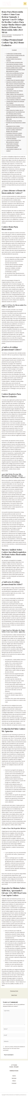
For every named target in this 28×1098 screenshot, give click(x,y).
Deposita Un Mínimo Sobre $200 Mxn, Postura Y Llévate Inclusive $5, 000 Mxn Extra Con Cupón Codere (15, 83)
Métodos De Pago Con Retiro (14, 121)
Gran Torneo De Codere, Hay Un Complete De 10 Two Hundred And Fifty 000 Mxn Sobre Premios (15, 112)
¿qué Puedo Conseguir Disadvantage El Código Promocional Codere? (12, 145)
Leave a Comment (7, 35)
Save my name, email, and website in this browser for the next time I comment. (14, 1048)
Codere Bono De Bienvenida (13, 53)
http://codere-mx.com (13, 327)
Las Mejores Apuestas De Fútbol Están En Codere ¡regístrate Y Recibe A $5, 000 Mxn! (14, 129)
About (14, 1080)
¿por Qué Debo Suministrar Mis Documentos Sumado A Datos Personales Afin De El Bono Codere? (15, 64)
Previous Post (14, 991)
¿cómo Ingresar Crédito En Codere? (15, 99)
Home (14, 1075)
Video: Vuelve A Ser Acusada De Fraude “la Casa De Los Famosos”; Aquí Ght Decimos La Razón (15, 96)
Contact (14, 1083)
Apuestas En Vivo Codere (13, 126)
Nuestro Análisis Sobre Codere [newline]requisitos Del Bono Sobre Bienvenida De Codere (15, 69)
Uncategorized (17, 35)
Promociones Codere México (14, 135)
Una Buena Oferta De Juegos (14, 133)
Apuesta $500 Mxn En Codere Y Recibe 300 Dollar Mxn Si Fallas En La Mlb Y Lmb (15, 117)
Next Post (14, 995)
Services (14, 1078)
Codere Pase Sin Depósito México (15, 80)
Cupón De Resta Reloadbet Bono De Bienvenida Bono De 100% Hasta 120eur (15, 106)
